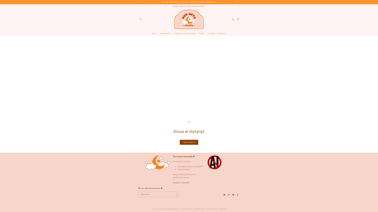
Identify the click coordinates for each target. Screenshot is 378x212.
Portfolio (176, 182)
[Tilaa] (176, 194)
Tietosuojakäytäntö (186, 209)
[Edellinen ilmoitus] (138, 6)
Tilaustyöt (185, 182)
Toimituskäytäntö (212, 209)
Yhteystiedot (223, 209)
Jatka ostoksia (189, 142)
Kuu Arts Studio (160, 209)
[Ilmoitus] (239, 6)
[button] (140, 19)
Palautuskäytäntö (200, 209)
